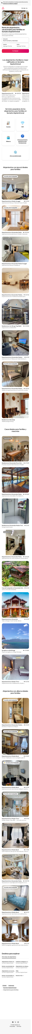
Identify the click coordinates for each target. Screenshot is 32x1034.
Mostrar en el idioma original (10, 3)
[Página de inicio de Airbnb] (3, 8)
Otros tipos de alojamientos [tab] (9, 957)
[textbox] (8, 46)
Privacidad (12, 1026)
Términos (18, 1026)
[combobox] (15, 41)
